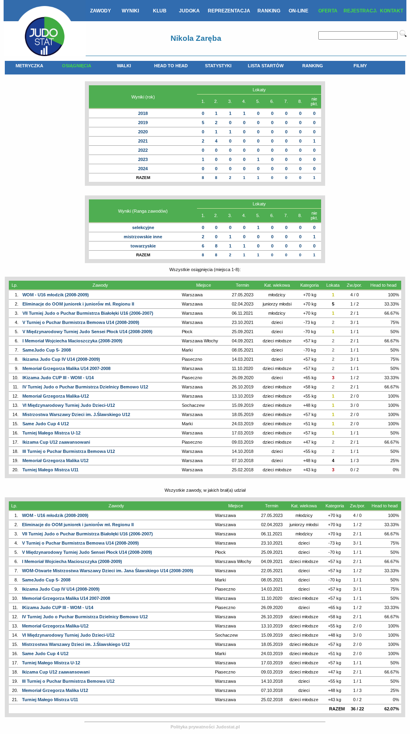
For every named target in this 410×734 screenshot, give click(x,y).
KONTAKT (391, 11)
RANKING (268, 11)
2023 (143, 159)
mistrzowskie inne (143, 236)
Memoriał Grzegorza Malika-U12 (55, 396)
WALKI (124, 65)
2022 (143, 150)
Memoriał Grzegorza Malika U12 (55, 460)
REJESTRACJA (360, 11)
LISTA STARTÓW (265, 65)
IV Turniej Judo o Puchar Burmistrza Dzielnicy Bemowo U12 (85, 386)
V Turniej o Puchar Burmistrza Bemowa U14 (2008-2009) (80, 322)
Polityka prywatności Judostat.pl (205, 726)
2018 (143, 113)
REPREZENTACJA (229, 11)
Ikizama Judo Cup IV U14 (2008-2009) (61, 359)
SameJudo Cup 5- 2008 (46, 350)
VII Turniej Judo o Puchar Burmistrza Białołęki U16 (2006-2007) (87, 313)
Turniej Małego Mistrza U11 (50, 469)
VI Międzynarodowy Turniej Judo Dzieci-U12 (68, 405)
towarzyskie (143, 245)
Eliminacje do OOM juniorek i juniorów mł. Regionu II (78, 304)
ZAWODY (100, 11)
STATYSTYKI (218, 65)
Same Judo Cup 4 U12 (45, 423)
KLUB (160, 11)
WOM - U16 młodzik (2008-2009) (55, 294)
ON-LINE (298, 11)
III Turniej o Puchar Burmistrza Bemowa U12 (68, 451)
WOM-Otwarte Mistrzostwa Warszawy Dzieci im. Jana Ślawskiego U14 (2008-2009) (107, 570)
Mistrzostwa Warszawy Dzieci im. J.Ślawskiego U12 (76, 414)
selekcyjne (143, 227)
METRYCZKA (29, 65)
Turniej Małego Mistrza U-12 (51, 432)
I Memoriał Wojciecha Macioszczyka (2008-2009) (72, 340)
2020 (143, 131)
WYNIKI (130, 11)
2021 (143, 141)
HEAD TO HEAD (171, 65)
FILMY (360, 65)
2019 (143, 122)
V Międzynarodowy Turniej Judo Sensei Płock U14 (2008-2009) (87, 331)
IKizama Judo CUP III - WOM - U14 (58, 377)
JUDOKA (189, 11)
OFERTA (328, 11)
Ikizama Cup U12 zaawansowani (56, 442)
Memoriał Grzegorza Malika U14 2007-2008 (66, 368)
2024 (143, 168)
